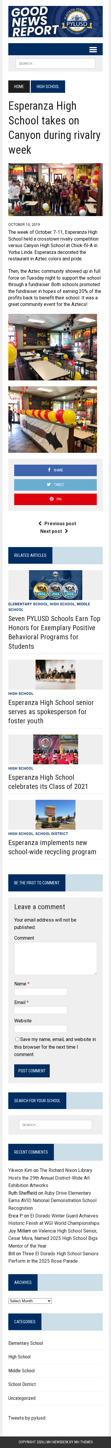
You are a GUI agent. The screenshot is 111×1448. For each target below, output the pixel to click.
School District (51, 834)
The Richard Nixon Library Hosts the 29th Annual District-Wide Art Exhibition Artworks (50, 1178)
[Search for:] (55, 1125)
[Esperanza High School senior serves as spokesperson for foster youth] (55, 685)
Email (20, 1002)
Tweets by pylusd (26, 1418)
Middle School (21, 1371)
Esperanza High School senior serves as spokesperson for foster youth (51, 711)
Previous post (60, 523)
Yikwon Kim (20, 1170)
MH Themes (83, 1442)
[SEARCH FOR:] (55, 63)
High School (62, 604)
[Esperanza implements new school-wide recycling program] (55, 826)
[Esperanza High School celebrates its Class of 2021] (55, 760)
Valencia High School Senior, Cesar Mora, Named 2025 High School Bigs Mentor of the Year (53, 1238)
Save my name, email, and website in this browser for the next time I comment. (55, 1047)
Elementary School (28, 604)
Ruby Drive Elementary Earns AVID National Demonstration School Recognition (52, 1200)
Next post (51, 531)
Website (23, 1021)
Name (21, 984)
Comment (24, 938)
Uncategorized (22, 1398)
